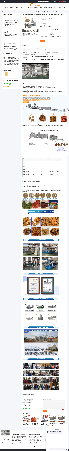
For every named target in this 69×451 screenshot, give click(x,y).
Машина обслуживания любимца (10, 43)
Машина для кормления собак (10, 22)
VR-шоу (16, 7)
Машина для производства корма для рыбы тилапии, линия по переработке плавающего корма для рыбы (19, 443)
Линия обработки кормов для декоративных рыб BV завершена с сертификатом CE (35, 440)
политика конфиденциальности (7, 449)
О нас (21, 7)
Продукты (11, 7)
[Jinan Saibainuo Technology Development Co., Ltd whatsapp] (7, 84)
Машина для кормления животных (11, 16)
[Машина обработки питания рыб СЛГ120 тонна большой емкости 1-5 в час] (4, 64)
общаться (43, 41)
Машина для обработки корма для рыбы (22, 11)
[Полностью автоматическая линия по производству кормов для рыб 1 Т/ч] (35, 71)
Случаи (60, 7)
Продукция (12, 11)
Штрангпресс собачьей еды (9, 41)
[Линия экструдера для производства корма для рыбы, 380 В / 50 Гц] (26, 419)
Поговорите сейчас (56, 1)
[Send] (66, 449)
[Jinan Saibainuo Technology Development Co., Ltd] (34, 4)
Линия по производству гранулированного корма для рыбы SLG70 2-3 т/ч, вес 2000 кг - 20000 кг (44, 424)
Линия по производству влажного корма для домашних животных (10, 38)
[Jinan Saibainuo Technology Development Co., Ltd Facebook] (5, 1)
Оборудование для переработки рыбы (29, 394)
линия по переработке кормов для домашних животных (10, 35)
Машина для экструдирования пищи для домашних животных (11, 49)
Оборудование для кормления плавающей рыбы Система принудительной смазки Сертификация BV (36, 443)
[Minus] (66, 425)
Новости (56, 7)
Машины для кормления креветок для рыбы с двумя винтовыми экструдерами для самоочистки (19, 440)
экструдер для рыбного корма (10, 20)
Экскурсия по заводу (28, 7)
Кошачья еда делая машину (9, 46)
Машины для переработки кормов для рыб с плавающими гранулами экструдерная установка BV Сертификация (53, 424)
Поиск (49, 1)
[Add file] (47, 449)
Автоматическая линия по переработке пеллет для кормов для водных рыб (30, 34)
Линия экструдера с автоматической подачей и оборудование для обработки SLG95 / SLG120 (19, 437)
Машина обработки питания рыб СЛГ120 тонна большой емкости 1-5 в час (13, 64)
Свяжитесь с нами (48, 7)
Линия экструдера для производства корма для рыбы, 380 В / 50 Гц (26, 424)
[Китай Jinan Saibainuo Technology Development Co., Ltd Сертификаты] (6, 74)
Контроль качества (38, 7)
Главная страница (5, 11)
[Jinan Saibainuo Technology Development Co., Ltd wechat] (10, 84)
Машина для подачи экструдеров (10, 27)
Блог (65, 7)
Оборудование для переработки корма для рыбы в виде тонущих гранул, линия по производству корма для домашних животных (35, 424)
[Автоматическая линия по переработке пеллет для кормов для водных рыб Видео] (30, 23)
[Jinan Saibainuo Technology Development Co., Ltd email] (5, 84)
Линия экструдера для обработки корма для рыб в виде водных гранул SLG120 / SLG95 (61, 424)
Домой (6, 7)
